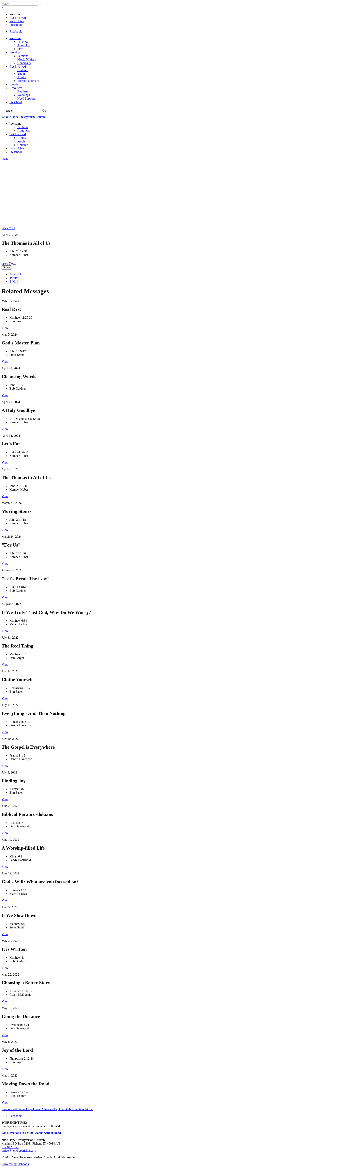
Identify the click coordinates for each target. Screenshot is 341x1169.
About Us (23, 45)
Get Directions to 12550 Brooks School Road (31, 1132)
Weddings (23, 95)
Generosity (24, 63)
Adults (21, 77)
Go (44, 110)
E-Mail (13, 281)
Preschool (15, 24)
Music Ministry (26, 59)
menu (5, 158)
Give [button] (90, 1109)
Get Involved (17, 17)
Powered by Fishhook (15, 1164)
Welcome (15, 38)
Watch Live (16, 21)
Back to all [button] (8, 228)
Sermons (22, 56)
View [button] (5, 327)
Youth (21, 73)
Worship (14, 52)
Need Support (26, 98)
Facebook (15, 31)
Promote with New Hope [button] (17, 1109)
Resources (15, 88)
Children (22, 70)
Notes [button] (12, 263)
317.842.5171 (10, 1147)
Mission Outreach (28, 80)
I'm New (22, 41)
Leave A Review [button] (43, 1109)
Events (13, 84)
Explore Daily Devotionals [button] (70, 1109)
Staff (20, 48)
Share (6, 267)
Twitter (13, 278)
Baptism (22, 91)
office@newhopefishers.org (19, 1150)
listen (5, 263)
